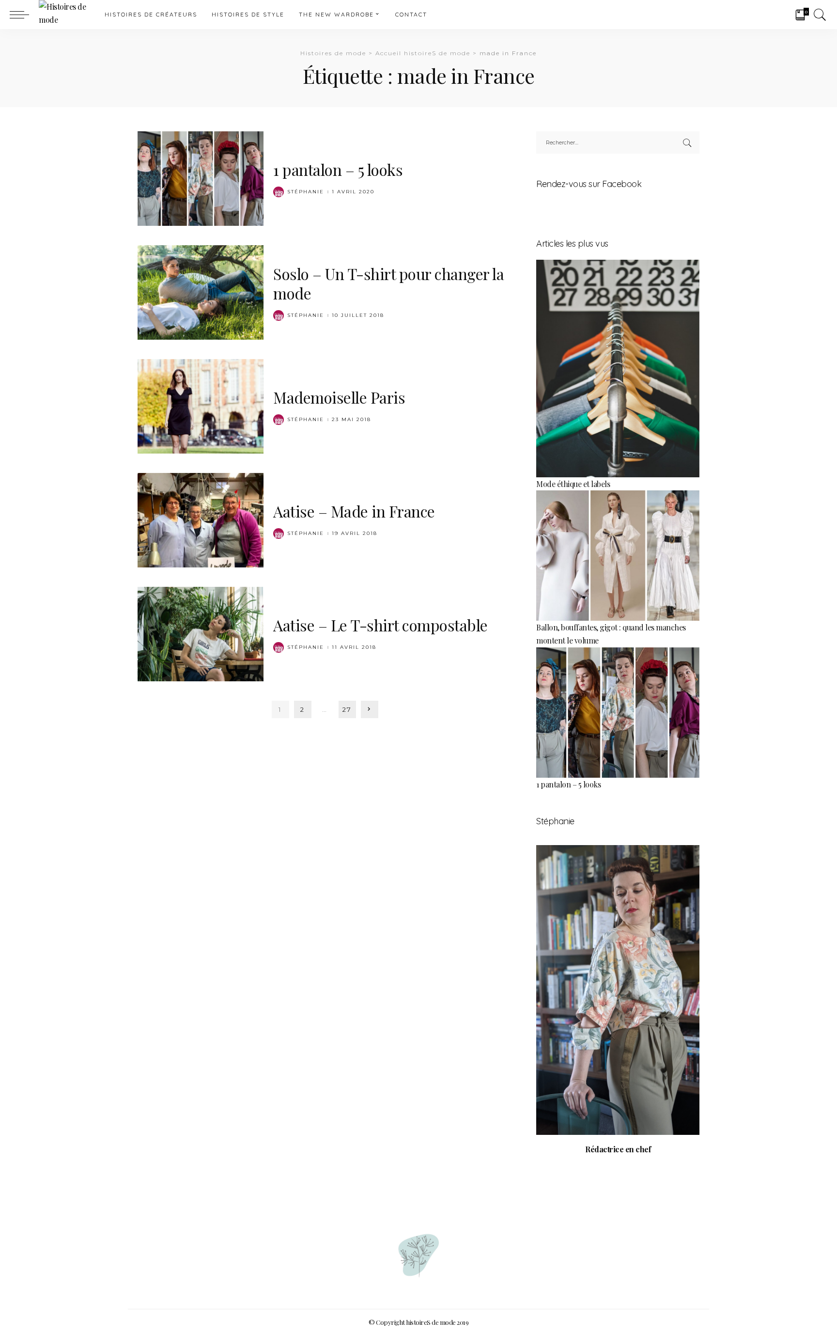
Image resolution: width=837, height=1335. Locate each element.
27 (347, 709)
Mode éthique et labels (573, 484)
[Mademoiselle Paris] (201, 405)
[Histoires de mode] (64, 14)
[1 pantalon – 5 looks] (201, 177)
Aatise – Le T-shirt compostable (380, 624)
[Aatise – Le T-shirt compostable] (201, 633)
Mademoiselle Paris (339, 397)
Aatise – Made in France (354, 511)
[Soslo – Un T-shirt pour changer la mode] (201, 291)
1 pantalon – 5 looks (338, 169)
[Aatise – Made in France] (201, 519)
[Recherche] (820, 14)
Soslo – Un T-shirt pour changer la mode (388, 283)
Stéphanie (305, 191)
